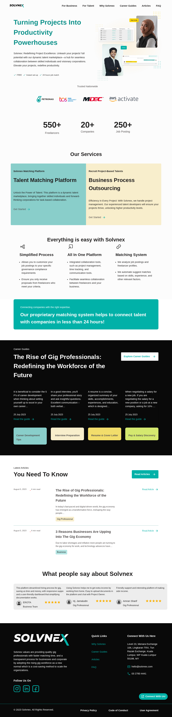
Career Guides (128, 5)
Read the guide (22, 419)
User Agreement (149, 710)
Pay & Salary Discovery (141, 435)
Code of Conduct (118, 710)
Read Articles (142, 474)
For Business (69, 5)
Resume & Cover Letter (104, 435)
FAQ (158, 5)
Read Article (148, 489)
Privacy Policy (88, 710)
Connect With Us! (155, 696)
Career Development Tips (28, 437)
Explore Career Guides (137, 356)
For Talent (88, 5)
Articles (146, 5)
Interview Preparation (67, 435)
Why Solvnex (106, 5)
